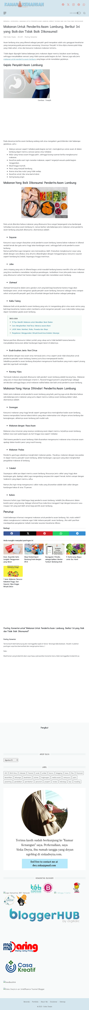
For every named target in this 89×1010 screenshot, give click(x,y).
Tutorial (30, 773)
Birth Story (13, 773)
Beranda (27, 1002)
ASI (6, 773)
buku (66, 773)
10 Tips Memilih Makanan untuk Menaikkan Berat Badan (32, 322)
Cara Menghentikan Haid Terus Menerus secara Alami (31, 326)
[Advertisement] (44, 120)
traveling (77, 782)
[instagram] (73, 4)
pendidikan (18, 782)
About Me (44, 1002)
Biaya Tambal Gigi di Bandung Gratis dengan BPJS (32, 559)
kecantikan (8, 777)
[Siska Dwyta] (23, 4)
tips (70, 782)
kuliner (36, 777)
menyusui (66, 777)
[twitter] (68, 4)
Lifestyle (22, 773)
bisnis (51, 773)
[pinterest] (78, 4)
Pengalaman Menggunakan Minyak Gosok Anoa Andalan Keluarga (35, 333)
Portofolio (35, 1002)
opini (74, 777)
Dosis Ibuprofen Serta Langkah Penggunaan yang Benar (11, 559)
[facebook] (63, 4)
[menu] (6, 13)
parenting (8, 782)
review (55, 782)
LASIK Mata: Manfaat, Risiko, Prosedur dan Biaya (30, 329)
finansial (80, 773)
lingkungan (45, 777)
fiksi (72, 773)
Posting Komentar (31, 37)
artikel (44, 773)
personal (39, 782)
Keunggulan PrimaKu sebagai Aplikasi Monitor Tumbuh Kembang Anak (54, 559)
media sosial (56, 777)
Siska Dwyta (47, 1006)
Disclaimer (53, 1002)
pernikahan (29, 782)
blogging (59, 773)
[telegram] (77, 533)
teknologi (63, 782)
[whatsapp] (84, 4)
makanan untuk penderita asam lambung (19, 59)
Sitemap (62, 1002)
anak (37, 773)
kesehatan (27, 777)
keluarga (18, 777)
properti (47, 782)
